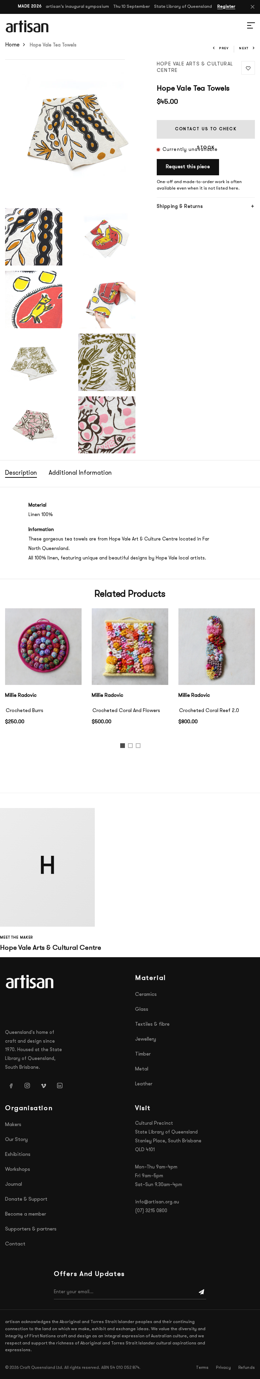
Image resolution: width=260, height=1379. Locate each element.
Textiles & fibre (152, 1024)
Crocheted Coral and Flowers (126, 710)
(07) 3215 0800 (151, 1211)
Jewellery (145, 1039)
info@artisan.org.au (157, 1202)
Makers (13, 1124)
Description (21, 473)
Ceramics (146, 994)
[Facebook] (11, 1085)
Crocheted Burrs (24, 710)
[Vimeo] (43, 1085)
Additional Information (80, 473)
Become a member (25, 1214)
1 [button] (123, 747)
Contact (15, 1244)
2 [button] (131, 747)
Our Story (16, 1139)
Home (12, 45)
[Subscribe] (201, 1292)
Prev (224, 48)
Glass (141, 1009)
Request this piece (188, 167)
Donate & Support (26, 1199)
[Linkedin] (59, 1085)
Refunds (246, 1368)
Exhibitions (17, 1154)
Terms (202, 1368)
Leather (143, 1084)
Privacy (223, 1368)
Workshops (17, 1169)
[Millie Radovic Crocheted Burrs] (43, 646)
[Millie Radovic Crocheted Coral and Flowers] (130, 646)
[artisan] (30, 981)
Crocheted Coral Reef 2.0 (209, 710)
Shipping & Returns (180, 206)
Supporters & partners (31, 1229)
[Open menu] (243, 26)
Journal (13, 1184)
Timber (143, 1054)
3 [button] (139, 747)
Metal (141, 1069)
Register (226, 6)
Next (244, 48)
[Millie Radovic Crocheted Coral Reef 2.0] (216, 646)
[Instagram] (27, 1085)
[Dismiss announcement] (252, 7)
